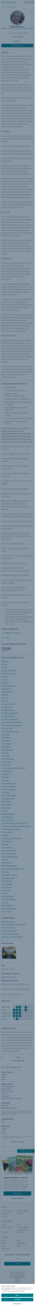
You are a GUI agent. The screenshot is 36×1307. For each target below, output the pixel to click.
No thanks (17, 1299)
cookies (8, 1288)
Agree (17, 1295)
